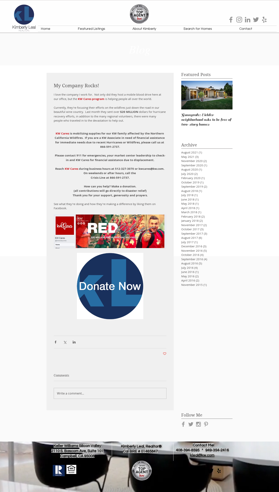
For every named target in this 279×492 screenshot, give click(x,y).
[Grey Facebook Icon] (183, 424)
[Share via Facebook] (55, 342)
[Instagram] (239, 20)
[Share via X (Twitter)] (65, 342)
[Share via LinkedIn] (74, 342)
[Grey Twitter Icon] (191, 424)
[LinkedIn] (247, 20)
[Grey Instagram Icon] (198, 424)
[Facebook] (231, 20)
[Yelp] (264, 20)
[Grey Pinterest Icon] (206, 424)
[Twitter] (256, 20)
